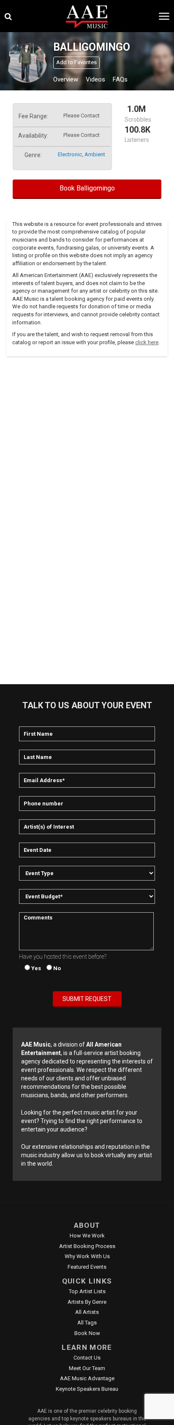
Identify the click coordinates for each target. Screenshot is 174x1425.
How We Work (87, 1235)
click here (146, 342)
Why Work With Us (87, 1256)
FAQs (120, 79)
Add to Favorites (76, 62)
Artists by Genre (87, 1302)
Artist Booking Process (87, 1246)
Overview (65, 79)
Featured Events (87, 1267)
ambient (94, 154)
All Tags (87, 1322)
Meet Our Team (87, 1368)
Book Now (87, 1333)
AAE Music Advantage (87, 1378)
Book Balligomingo (87, 188)
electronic (70, 154)
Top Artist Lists (87, 1291)
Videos (95, 79)
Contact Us (87, 1357)
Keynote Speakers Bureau (87, 1389)
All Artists (87, 1312)
